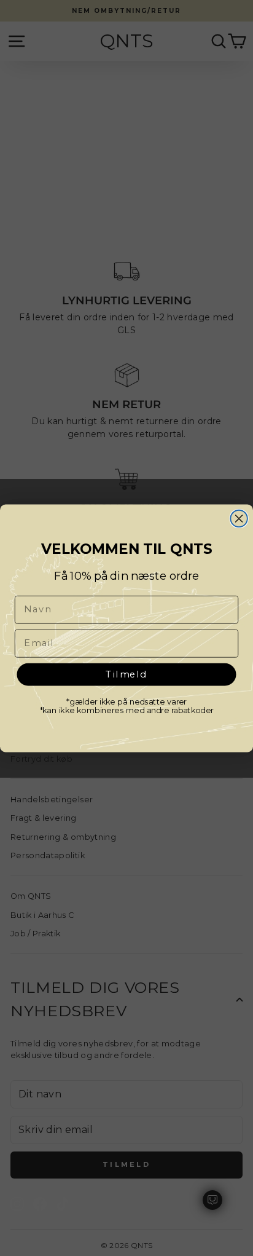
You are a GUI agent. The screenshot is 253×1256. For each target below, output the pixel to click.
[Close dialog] (238, 518)
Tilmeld (127, 673)
